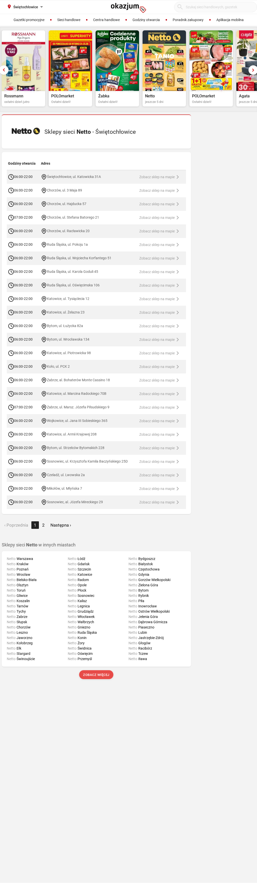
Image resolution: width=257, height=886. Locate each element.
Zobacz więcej (96, 675)
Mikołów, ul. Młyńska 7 (64, 488)
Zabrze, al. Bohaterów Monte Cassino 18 (78, 380)
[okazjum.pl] (128, 8)
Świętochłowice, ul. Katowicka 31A (74, 176)
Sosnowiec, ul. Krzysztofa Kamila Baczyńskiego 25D (87, 461)
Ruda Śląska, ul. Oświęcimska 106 (73, 285)
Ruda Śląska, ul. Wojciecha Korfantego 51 (79, 258)
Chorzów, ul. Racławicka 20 (68, 231)
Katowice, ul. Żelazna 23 (66, 312)
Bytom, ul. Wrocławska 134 (68, 339)
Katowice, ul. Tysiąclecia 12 (68, 298)
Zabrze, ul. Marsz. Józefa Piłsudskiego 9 (78, 407)
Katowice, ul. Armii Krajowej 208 (72, 434)
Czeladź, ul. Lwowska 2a (66, 475)
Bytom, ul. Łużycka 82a (65, 326)
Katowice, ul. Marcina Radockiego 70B (76, 393)
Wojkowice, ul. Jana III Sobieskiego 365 (77, 420)
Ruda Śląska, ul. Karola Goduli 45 (72, 271)
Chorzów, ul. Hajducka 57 (66, 204)
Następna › (60, 525)
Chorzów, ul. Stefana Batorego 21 (73, 217)
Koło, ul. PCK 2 (58, 366)
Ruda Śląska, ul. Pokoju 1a (67, 244)
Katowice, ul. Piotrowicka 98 (69, 353)
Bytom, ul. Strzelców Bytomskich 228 (75, 448)
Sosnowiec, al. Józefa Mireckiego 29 (75, 502)
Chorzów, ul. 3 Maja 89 (64, 190)
